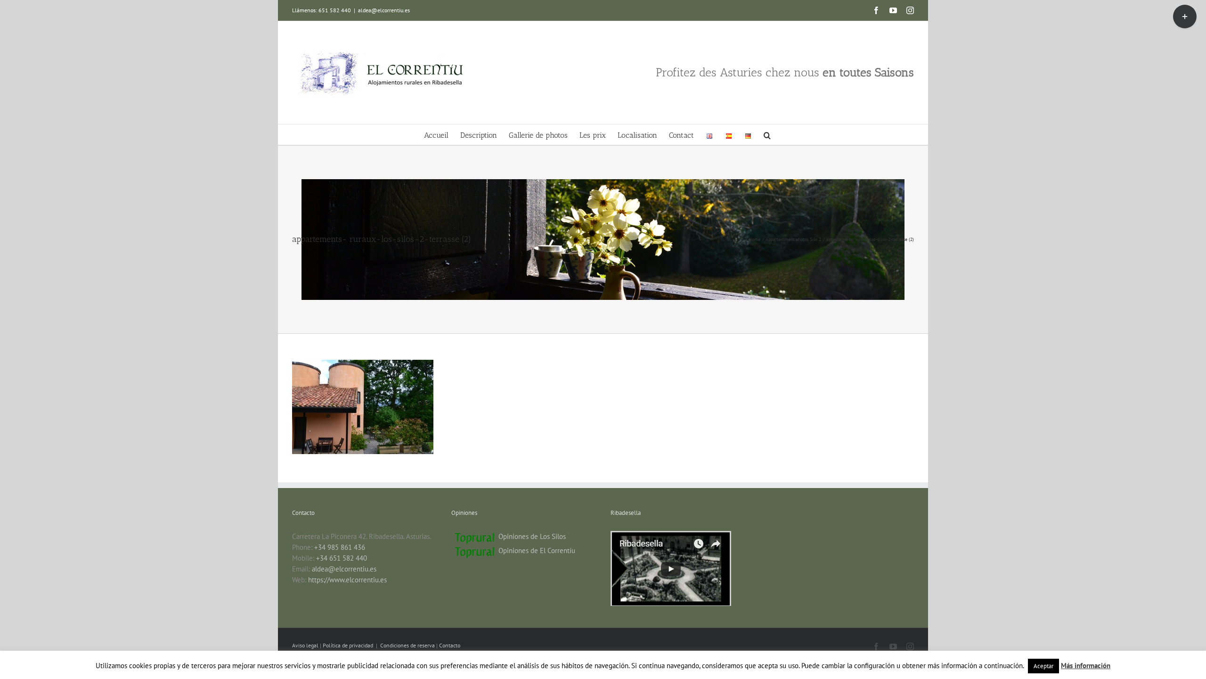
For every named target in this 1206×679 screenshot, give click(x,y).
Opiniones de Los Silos (532, 536)
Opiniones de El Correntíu (536, 550)
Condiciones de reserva (407, 645)
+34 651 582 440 (341, 558)
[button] (767, 134)
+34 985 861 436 (339, 547)
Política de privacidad (349, 645)
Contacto (449, 645)
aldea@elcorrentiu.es (384, 10)
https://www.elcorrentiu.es (347, 579)
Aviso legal (306, 645)
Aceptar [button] (1043, 666)
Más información (1085, 665)
